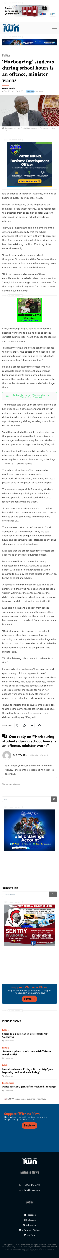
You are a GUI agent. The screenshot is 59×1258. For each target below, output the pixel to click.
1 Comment (9, 1058)
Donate (27, 999)
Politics (6, 55)
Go (53, 894)
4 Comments (9, 1041)
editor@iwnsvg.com (31, 1190)
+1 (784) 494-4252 (31, 1185)
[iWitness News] (29, 1161)
